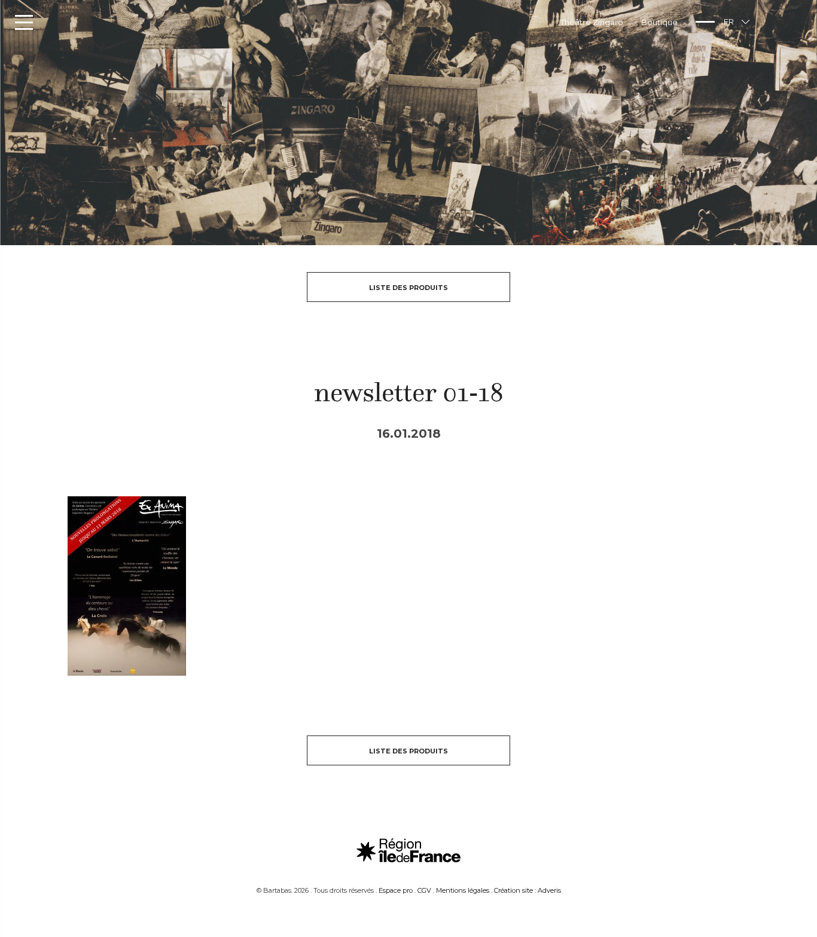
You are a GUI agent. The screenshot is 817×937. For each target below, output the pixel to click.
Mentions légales (462, 890)
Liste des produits (408, 287)
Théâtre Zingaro (591, 22)
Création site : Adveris (527, 890)
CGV (424, 890)
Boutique (659, 22)
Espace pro (396, 890)
